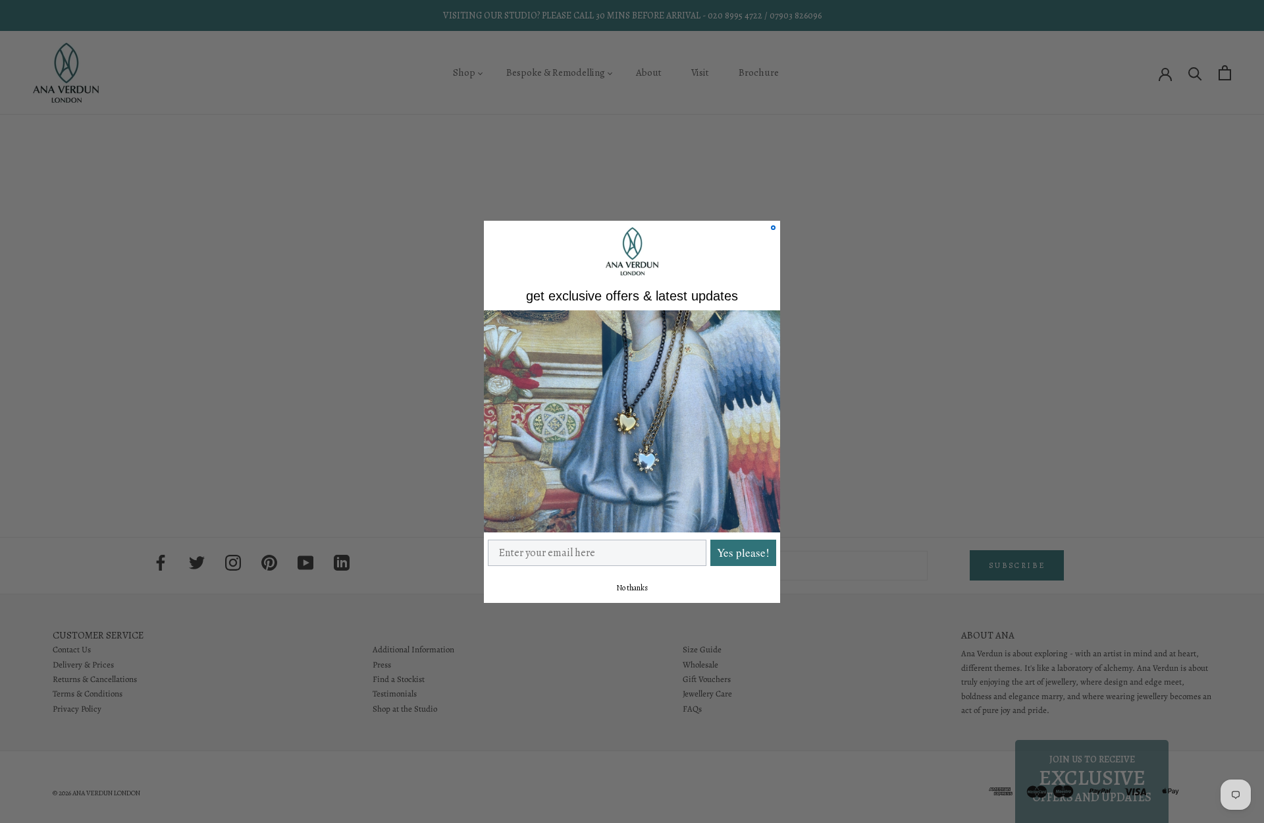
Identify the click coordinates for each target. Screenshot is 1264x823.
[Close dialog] (773, 227)
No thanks (632, 587)
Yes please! (743, 552)
